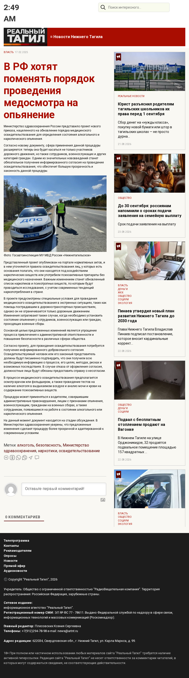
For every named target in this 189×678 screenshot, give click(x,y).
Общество (125, 198)
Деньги (123, 289)
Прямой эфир (14, 566)
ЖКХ (120, 292)
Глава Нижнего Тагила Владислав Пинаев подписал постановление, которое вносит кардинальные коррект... (145, 336)
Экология (125, 303)
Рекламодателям (18, 550)
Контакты (11, 546)
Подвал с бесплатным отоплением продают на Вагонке (141, 424)
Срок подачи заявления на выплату (147, 224)
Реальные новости (131, 96)
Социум (123, 299)
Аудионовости (15, 571)
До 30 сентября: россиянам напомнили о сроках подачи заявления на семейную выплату (149, 210)
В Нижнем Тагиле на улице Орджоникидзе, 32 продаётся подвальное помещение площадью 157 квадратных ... (147, 445)
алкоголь (25, 445)
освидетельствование (79, 450)
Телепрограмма (16, 540)
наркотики (47, 450)
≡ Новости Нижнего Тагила (76, 36)
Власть (9, 52)
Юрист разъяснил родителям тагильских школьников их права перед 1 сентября (146, 109)
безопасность (48, 445)
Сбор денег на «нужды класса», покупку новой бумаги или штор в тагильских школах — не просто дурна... (145, 129)
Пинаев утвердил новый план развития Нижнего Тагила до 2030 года (146, 316)
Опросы (10, 556)
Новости (10, 561)
